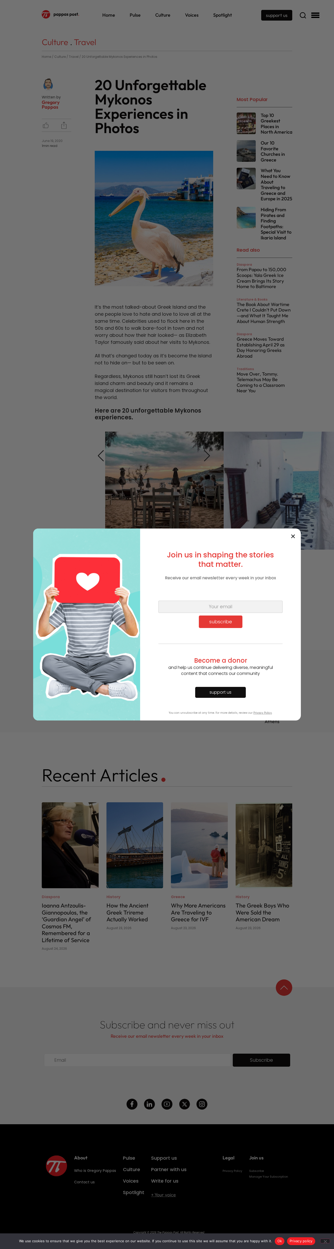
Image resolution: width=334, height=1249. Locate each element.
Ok (279, 1241)
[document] (167, 624)
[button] (293, 536)
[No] (325, 1241)
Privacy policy (301, 1241)
